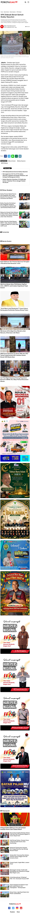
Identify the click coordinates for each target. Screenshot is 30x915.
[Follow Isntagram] (17, 908)
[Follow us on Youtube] (21, 908)
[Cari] (25, 2)
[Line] (12, 156)
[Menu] (29, 2)
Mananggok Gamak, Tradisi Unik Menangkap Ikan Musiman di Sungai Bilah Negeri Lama (19, 871)
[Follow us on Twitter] (13, 908)
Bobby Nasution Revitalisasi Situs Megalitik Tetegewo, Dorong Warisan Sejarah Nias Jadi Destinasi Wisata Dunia (8, 205)
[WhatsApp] (16, 156)
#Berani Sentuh (12, 161)
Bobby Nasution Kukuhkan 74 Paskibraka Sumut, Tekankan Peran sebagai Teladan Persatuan (14, 181)
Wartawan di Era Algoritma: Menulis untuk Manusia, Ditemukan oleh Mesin (13, 332)
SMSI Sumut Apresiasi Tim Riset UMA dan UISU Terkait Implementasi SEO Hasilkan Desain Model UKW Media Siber (14, 355)
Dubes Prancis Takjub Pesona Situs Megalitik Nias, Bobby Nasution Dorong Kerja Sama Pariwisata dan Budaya (8, 196)
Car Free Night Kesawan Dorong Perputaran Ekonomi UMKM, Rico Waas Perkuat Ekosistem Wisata (14, 379)
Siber (18, 912)
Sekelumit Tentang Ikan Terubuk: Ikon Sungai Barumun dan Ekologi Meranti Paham (19, 849)
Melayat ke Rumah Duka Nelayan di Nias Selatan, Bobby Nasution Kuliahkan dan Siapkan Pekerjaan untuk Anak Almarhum (9, 214)
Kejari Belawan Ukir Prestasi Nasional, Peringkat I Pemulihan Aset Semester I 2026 (14, 262)
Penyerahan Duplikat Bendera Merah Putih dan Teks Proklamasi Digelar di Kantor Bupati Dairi (20, 834)
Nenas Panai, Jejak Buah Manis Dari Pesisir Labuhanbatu (19, 892)
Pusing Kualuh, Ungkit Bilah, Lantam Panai (19, 863)
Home (2, 11)
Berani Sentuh (6, 11)
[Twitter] (9, 156)
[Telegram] (20, 156)
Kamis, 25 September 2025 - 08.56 (10, 27)
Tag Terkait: (4, 161)
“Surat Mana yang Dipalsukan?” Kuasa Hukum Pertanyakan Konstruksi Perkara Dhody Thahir (14, 309)
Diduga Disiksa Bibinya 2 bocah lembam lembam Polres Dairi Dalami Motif (13, 828)
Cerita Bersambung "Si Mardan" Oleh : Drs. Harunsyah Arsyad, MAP (19, 878)
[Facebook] (5, 156)
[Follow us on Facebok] (9, 908)
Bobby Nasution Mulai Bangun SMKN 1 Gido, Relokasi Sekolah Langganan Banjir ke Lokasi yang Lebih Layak (9, 224)
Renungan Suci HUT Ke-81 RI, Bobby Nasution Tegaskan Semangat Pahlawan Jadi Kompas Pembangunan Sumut (15, 175)
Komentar (28, 26)
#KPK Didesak (4, 163)
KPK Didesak (19, 11)
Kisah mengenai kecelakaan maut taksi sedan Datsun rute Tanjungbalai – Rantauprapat (19, 886)
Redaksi (12, 912)
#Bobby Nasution (21, 161)
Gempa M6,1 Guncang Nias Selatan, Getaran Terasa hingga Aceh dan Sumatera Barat (19, 856)
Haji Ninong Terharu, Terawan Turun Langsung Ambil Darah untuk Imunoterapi (19, 842)
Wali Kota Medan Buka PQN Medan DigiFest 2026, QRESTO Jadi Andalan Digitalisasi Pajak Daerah (14, 285)
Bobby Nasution (13, 11)
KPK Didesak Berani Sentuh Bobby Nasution (15, 171)
